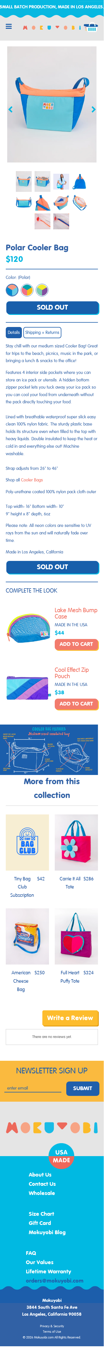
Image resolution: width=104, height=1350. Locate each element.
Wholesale (42, 1193)
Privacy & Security (52, 1326)
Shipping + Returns (42, 332)
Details (14, 332)
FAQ (31, 1253)
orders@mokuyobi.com (55, 1281)
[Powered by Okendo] (20, 1022)
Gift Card (40, 1223)
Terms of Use (52, 1332)
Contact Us (42, 1184)
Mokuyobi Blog (47, 1233)
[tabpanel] (52, 104)
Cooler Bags (32, 480)
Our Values (40, 1263)
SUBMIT (82, 1089)
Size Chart (41, 1214)
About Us (40, 1175)
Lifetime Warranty (48, 1272)
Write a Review (70, 1018)
